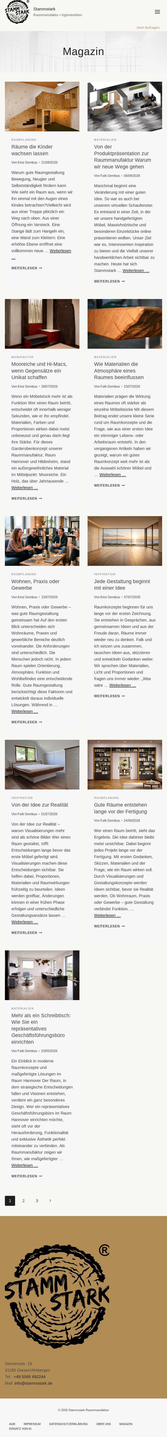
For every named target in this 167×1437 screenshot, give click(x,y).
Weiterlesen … (136, 270)
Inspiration (104, 574)
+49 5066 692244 (29, 1376)
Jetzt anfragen (148, 27)
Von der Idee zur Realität (39, 805)
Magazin (125, 1424)
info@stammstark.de (33, 1383)
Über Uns (103, 1424)
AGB (12, 1424)
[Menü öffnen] (157, 12)
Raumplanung (23, 139)
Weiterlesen (26, 268)
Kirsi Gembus (27, 162)
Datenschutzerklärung (68, 1424)
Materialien (105, 139)
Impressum (32, 1424)
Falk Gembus (110, 175)
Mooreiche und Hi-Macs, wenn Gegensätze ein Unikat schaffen (39, 370)
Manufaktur (22, 357)
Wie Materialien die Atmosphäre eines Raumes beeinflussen (119, 370)
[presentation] (42, 106)
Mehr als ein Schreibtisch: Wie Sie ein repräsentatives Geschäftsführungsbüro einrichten (41, 1029)
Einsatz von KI (20, 1428)
